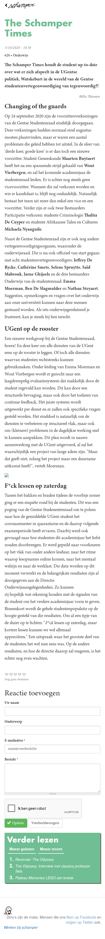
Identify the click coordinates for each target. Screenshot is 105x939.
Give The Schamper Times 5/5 (24, 674)
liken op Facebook (81, 917)
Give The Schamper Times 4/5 (20, 674)
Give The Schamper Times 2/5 (11, 674)
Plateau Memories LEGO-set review (44, 877)
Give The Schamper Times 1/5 (7, 674)
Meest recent (51, 848)
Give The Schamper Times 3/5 (15, 674)
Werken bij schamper (21, 927)
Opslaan (17, 823)
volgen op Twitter (79, 922)
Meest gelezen (22, 848)
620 (7, 55)
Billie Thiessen (89, 97)
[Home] (52, 5)
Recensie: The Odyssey (34, 859)
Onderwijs (20, 55)
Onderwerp (13, 722)
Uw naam (12, 703)
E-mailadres (15, 741)
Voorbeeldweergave (45, 823)
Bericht (11, 760)
